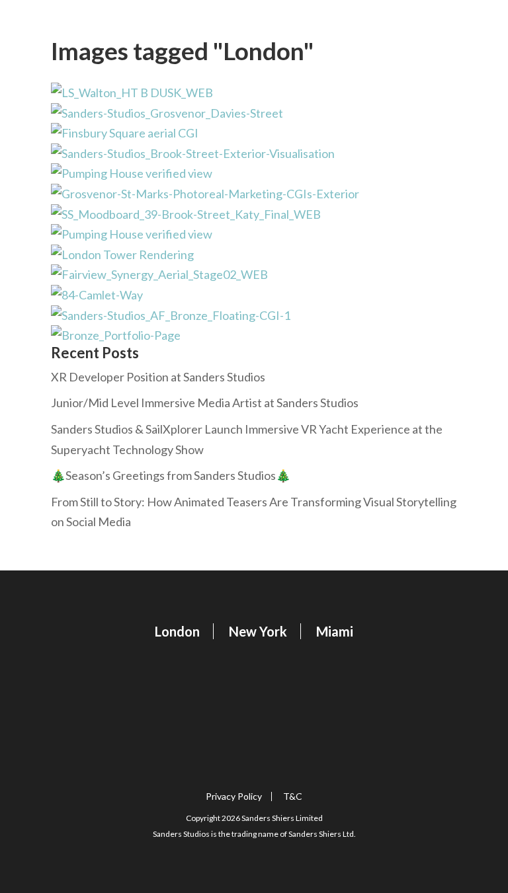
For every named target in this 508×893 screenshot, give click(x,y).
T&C (292, 796)
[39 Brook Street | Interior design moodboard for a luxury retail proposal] (254, 214)
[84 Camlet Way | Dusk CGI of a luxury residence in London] (254, 295)
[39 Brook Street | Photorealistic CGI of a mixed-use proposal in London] (254, 113)
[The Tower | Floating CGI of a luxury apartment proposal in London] (254, 255)
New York (258, 631)
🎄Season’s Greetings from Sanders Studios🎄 (170, 475)
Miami (334, 631)
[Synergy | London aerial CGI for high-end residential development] (254, 274)
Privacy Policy (234, 796)
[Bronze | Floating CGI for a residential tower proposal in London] (254, 315)
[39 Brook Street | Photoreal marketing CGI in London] (254, 153)
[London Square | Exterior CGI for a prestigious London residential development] (254, 93)
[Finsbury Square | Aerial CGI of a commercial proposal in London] (254, 133)
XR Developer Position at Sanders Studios (158, 376)
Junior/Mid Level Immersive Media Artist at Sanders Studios (205, 402)
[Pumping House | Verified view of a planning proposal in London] (254, 173)
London (177, 631)
